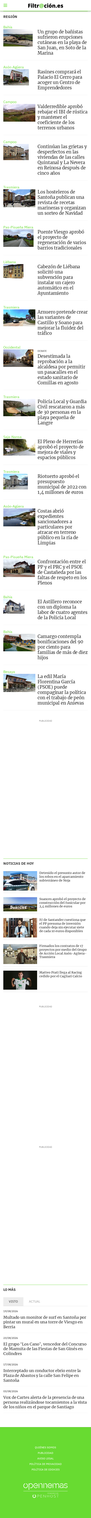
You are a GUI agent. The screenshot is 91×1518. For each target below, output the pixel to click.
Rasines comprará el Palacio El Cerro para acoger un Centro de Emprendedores (60, 79)
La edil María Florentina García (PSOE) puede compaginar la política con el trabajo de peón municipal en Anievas (62, 690)
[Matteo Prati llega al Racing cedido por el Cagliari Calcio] (20, 980)
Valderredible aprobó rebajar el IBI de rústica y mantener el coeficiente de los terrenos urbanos (62, 117)
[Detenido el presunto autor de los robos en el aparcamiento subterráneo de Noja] (20, 881)
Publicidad (45, 1453)
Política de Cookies (46, 1469)
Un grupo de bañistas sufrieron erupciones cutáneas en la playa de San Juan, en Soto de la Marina (62, 42)
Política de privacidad (45, 1464)
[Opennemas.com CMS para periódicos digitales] (45, 1490)
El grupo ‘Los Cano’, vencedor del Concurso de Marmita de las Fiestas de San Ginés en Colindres (45, 1349)
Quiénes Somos (45, 1447)
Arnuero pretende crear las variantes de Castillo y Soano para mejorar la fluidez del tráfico (63, 322)
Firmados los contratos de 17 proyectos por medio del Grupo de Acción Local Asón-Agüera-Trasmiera (63, 951)
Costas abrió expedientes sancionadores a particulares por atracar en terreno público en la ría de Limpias (58, 527)
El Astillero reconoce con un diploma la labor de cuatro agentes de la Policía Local (62, 609)
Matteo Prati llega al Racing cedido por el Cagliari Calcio (60, 974)
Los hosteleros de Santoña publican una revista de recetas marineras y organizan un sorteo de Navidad (62, 202)
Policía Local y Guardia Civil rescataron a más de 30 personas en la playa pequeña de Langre (62, 412)
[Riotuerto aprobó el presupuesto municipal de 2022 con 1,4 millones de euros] (15, 481)
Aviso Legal (45, 1458)
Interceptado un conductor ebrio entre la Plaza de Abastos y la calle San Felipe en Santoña (42, 1375)
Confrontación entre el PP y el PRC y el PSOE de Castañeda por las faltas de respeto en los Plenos (62, 572)
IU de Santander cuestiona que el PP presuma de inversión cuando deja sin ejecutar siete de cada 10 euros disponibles (62, 925)
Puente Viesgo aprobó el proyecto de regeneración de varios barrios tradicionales (62, 240)
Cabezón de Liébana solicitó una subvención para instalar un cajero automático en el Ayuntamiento (59, 280)
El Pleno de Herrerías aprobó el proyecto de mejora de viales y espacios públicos (61, 449)
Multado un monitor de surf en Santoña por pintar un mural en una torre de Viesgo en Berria (44, 1322)
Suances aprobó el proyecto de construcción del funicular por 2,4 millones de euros (62, 902)
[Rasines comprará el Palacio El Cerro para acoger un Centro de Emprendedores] (16, 77)
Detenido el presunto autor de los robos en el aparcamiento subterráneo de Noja (62, 876)
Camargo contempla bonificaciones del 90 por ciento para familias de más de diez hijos (63, 647)
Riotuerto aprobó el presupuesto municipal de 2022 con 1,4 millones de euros (62, 484)
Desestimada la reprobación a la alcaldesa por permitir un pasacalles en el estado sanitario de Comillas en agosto (61, 369)
